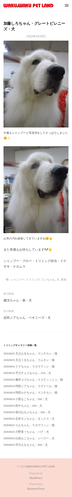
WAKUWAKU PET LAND (40, 466)
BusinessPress (36, 488)
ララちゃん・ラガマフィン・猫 (35, 366)
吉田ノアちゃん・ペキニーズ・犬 (27, 317)
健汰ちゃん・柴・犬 (17, 300)
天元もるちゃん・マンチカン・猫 (36, 353)
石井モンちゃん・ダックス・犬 (35, 418)
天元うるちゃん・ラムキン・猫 (35, 359)
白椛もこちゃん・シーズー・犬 (35, 438)
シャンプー (17, 279)
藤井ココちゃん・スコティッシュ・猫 (39, 379)
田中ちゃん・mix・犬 (28, 405)
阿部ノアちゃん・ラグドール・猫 (36, 386)
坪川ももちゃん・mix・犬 (31, 444)
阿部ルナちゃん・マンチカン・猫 (36, 392)
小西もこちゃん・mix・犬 (31, 399)
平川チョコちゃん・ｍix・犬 (33, 372)
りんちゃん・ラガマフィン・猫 (35, 425)
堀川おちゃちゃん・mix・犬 (33, 412)
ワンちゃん (48, 279)
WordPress (36, 478)
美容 (63, 279)
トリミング (33, 279)
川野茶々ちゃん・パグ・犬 (32, 431)
